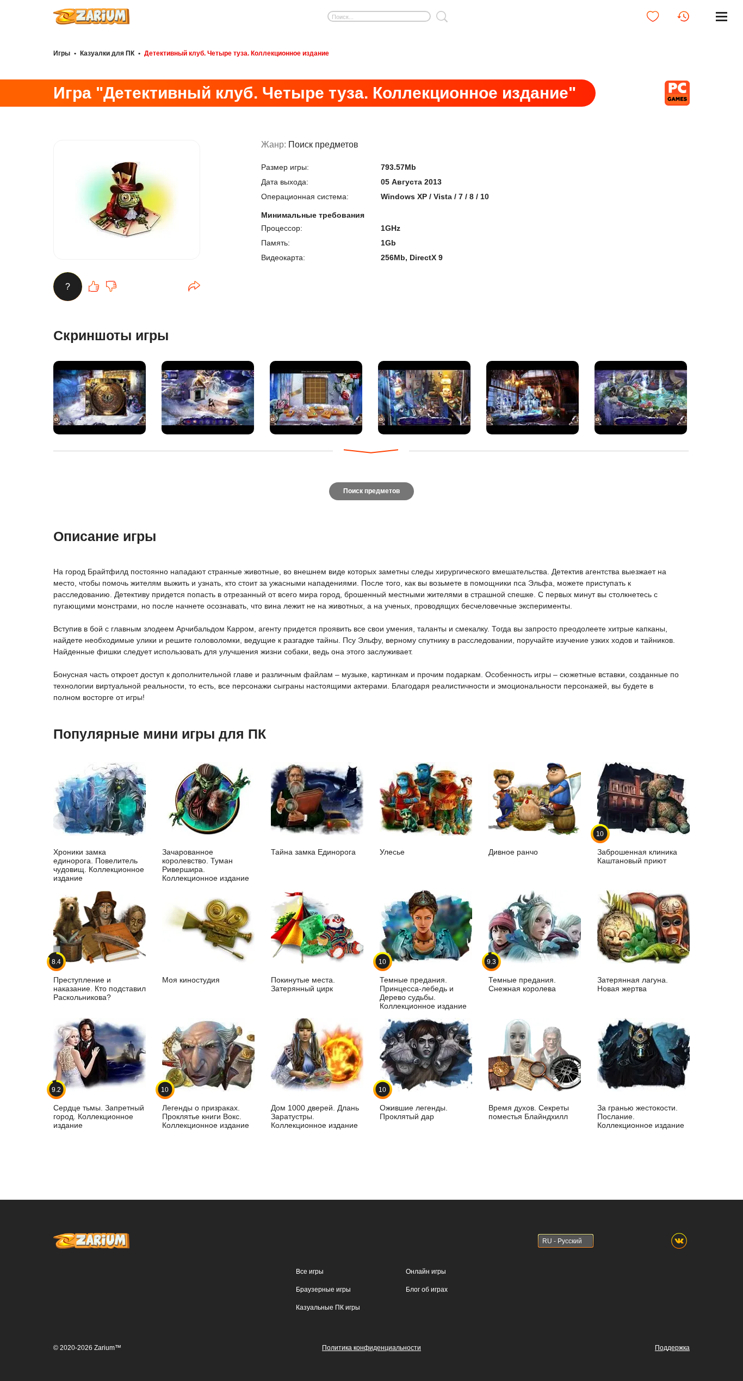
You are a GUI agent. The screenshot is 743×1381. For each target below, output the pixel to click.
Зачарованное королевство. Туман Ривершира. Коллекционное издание (205, 865)
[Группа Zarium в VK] (679, 1241)
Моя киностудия (191, 979)
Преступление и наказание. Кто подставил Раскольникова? (99, 980)
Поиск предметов (323, 144)
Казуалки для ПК (107, 53)
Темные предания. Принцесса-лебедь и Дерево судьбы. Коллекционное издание (423, 984)
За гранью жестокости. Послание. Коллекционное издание (640, 1116)
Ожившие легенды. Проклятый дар (414, 1103)
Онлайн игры (426, 1271)
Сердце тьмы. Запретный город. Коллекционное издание (98, 1107)
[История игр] (683, 16)
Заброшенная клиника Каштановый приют (637, 847)
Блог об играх (427, 1289)
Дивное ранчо (513, 852)
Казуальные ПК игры (328, 1307)
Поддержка (672, 1348)
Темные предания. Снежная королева (522, 975)
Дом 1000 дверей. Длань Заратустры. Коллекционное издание (315, 1116)
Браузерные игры (323, 1289)
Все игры (310, 1271)
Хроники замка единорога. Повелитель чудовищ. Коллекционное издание (98, 865)
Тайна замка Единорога (313, 852)
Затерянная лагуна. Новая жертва (632, 984)
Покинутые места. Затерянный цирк (303, 984)
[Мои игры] (653, 16)
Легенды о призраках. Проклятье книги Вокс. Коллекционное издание (205, 1107)
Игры (61, 53)
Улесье (392, 852)
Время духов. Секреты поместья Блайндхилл (528, 1112)
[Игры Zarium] (91, 12)
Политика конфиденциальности (371, 1348)
